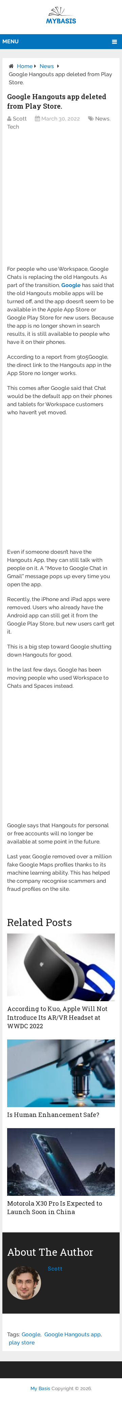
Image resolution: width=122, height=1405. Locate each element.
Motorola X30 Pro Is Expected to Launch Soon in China (54, 1207)
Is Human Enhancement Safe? (53, 1115)
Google (31, 1334)
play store (22, 1342)
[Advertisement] (61, 201)
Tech (13, 127)
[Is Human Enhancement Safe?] (61, 1073)
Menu (10, 41)
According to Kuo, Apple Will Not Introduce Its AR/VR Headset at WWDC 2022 (57, 1017)
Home (25, 66)
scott (55, 1268)
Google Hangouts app (72, 1334)
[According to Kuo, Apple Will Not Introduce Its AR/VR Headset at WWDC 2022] (61, 967)
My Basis (40, 1388)
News (47, 66)
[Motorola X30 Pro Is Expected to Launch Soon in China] (61, 1162)
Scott (20, 118)
